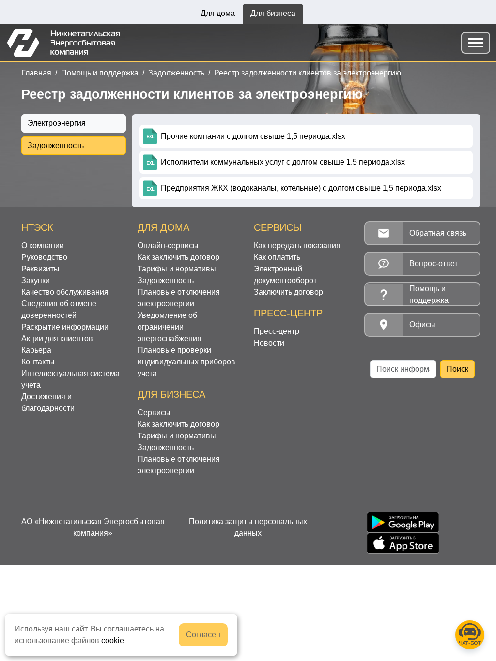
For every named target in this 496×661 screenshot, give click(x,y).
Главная (36, 73)
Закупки (35, 280)
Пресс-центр (276, 331)
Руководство (44, 257)
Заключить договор (288, 292)
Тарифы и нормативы (177, 269)
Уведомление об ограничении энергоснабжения (170, 327)
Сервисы (154, 412)
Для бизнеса (272, 13)
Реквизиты (40, 269)
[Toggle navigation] (475, 43)
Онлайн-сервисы (168, 245)
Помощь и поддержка (100, 73)
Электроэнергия (57, 123)
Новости (269, 343)
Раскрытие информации (64, 327)
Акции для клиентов (57, 338)
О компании (42, 245)
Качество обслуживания (64, 292)
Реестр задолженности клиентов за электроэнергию (307, 73)
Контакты (38, 362)
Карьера (36, 350)
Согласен (203, 635)
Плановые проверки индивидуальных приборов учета (186, 361)
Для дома (218, 13)
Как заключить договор (178, 257)
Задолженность (176, 73)
